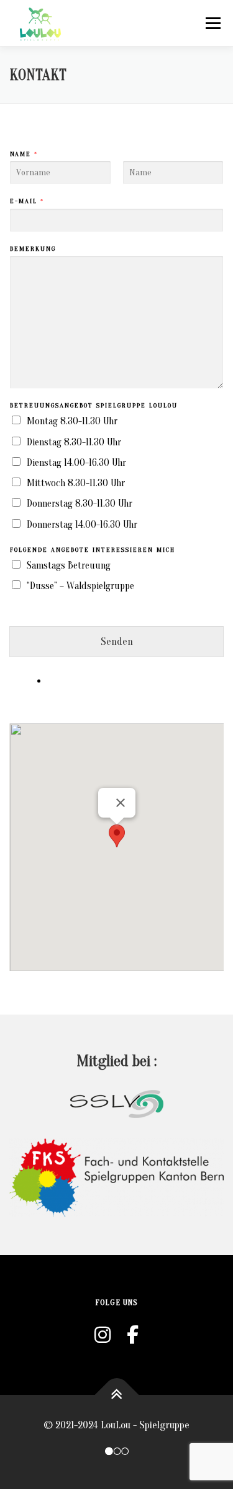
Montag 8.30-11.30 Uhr (72, 421)
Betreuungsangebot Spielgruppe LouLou (94, 405)
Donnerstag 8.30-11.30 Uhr (79, 503)
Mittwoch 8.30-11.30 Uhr (76, 483)
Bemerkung (33, 249)
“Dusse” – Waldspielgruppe (80, 586)
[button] (117, 835)
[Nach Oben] (116, 1395)
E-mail (26, 201)
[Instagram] (102, 1336)
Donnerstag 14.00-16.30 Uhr (82, 524)
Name (23, 154)
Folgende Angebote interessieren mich (92, 550)
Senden (117, 641)
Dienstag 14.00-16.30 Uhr (76, 462)
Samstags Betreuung (69, 565)
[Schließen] (120, 803)
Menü (213, 23)
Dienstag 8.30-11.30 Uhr (74, 442)
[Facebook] (133, 1336)
